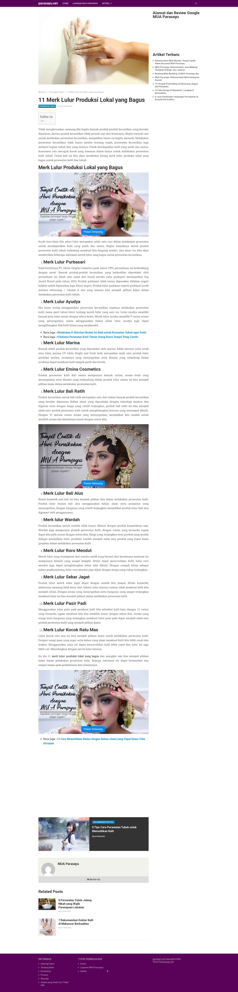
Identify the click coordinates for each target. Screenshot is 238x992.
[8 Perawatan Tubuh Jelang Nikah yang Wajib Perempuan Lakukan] (47, 904)
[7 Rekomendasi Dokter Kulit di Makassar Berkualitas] (47, 927)
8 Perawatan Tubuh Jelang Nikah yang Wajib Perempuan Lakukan (75, 904)
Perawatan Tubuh (47, 106)
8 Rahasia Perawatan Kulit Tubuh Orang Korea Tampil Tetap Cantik (97, 336)
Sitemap (45, 978)
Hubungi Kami (47, 964)
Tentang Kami (47, 967)
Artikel (106, 3)
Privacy (44, 975)
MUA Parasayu (66, 106)
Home (65, 3)
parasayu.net (48, 3)
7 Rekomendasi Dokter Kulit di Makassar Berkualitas (75, 921)
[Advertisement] (93, 780)
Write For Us (93, 879)
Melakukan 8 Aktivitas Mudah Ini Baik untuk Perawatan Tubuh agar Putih (101, 332)
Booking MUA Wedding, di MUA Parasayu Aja (177, 73)
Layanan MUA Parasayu (85, 3)
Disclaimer (46, 971)
